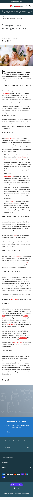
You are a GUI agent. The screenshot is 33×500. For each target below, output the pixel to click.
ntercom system (17, 256)
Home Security (10, 16)
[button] (2, 6)
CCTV (15, 235)
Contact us (23, 372)
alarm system (23, 337)
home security (14, 299)
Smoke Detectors (9, 176)
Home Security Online (12, 493)
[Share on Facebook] (3, 41)
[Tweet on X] (5, 41)
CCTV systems (6, 93)
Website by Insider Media (23, 493)
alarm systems (10, 138)
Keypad (11, 201)
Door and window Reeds (10, 160)
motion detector (22, 157)
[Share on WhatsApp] (8, 41)
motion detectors (17, 342)
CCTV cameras (11, 324)
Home (4, 16)
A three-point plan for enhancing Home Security (12, 18)
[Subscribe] (28, 432)
